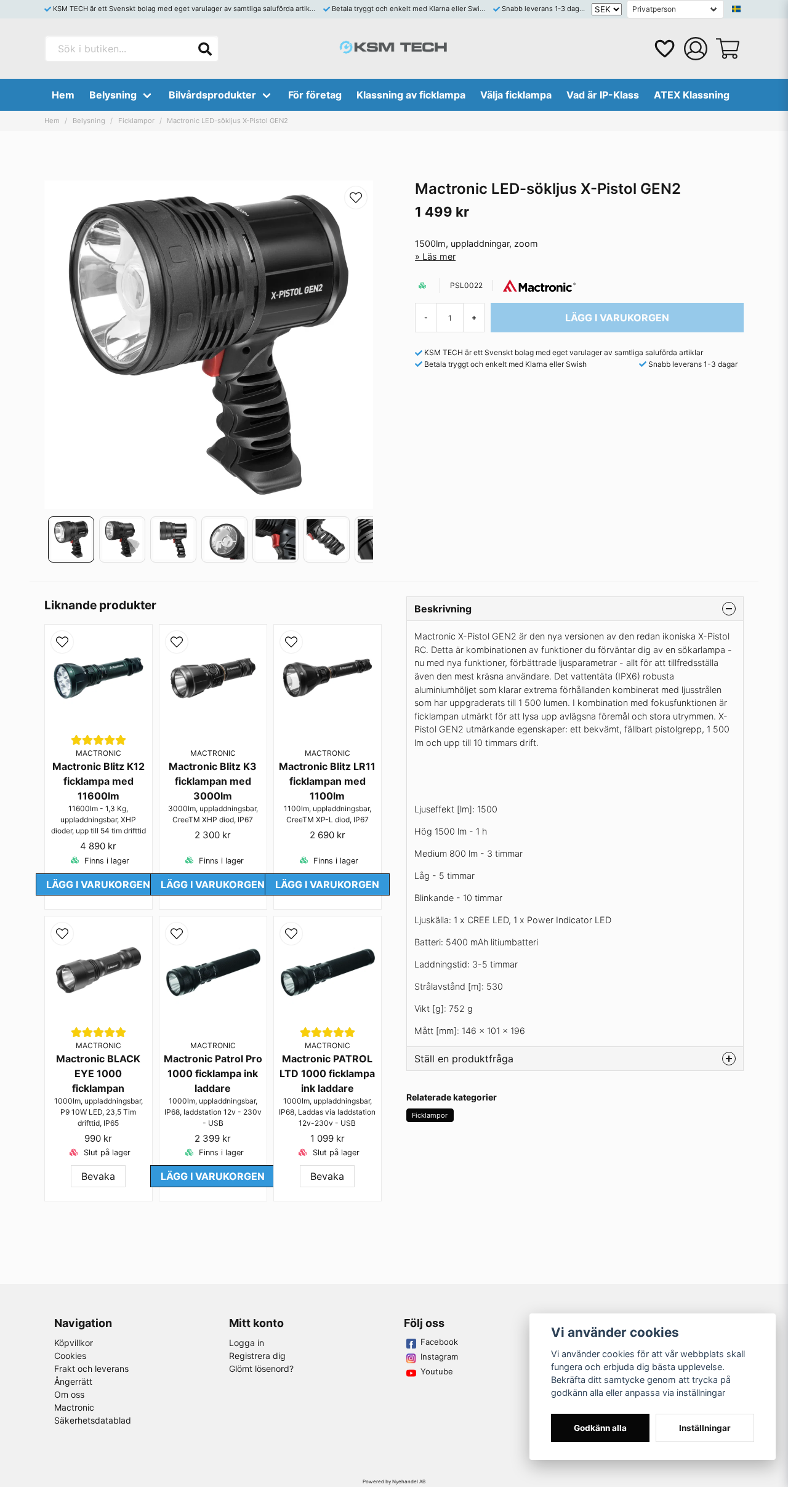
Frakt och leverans (91, 1368)
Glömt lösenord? (261, 1368)
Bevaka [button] (98, 1176)
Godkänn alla (600, 1428)
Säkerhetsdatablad (92, 1420)
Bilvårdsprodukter (212, 95)
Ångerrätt (73, 1381)
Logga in (246, 1342)
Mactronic (74, 1407)
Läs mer (439, 256)
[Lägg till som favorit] (664, 48)
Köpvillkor (73, 1342)
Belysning (113, 95)
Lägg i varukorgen (98, 884)
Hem (63, 95)
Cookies (70, 1355)
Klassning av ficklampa (410, 95)
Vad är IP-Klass (602, 95)
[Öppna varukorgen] (728, 48)
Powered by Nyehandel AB (394, 1481)
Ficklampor (136, 120)
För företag (315, 95)
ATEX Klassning (692, 95)
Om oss (69, 1394)
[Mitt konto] (696, 48)
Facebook (439, 1342)
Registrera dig (257, 1355)
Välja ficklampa (516, 95)
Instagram (439, 1356)
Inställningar (705, 1428)
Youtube (436, 1371)
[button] (736, 9)
